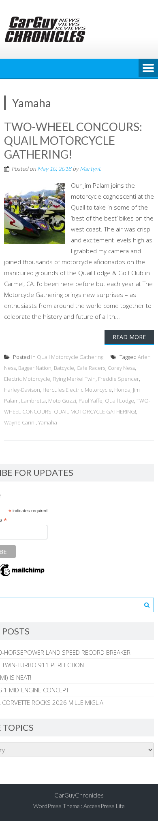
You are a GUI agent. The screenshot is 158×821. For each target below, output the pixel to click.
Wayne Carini (20, 422)
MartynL (90, 168)
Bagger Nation (34, 367)
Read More (129, 337)
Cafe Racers (91, 367)
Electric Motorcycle (27, 378)
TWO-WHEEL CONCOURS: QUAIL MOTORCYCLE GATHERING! (73, 140)
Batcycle (64, 367)
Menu (148, 68)
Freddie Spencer (118, 378)
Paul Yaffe (90, 400)
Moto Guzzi (62, 400)
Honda (122, 389)
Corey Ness (121, 367)
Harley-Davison (22, 389)
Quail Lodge (119, 400)
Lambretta (33, 400)
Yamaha (47, 422)
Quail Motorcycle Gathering (70, 357)
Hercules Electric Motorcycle (77, 389)
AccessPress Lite (104, 805)
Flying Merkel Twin (74, 378)
